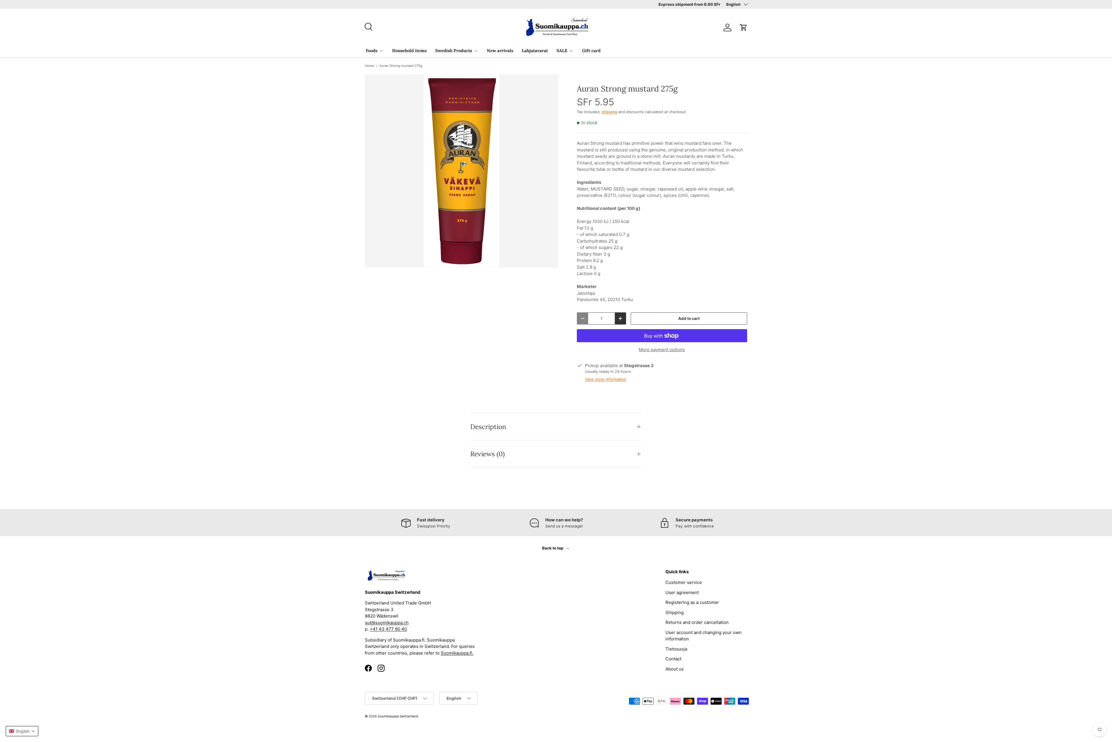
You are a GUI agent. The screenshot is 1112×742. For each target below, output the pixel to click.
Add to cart (689, 318)
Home (369, 65)
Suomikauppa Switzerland (398, 716)
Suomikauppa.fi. (457, 653)
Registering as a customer (692, 602)
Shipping (674, 612)
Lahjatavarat (535, 50)
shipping (609, 111)
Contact (673, 659)
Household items (409, 50)
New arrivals (500, 50)
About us (674, 669)
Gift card (591, 50)
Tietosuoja (676, 649)
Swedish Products (453, 50)
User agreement (682, 592)
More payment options (662, 349)
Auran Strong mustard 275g (400, 65)
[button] (743, 27)
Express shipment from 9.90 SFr (689, 4)
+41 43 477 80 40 (388, 629)
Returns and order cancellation (697, 622)
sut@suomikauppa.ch (387, 622)
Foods (371, 50)
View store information (605, 379)
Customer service (683, 582)
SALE (562, 50)
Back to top (553, 548)
